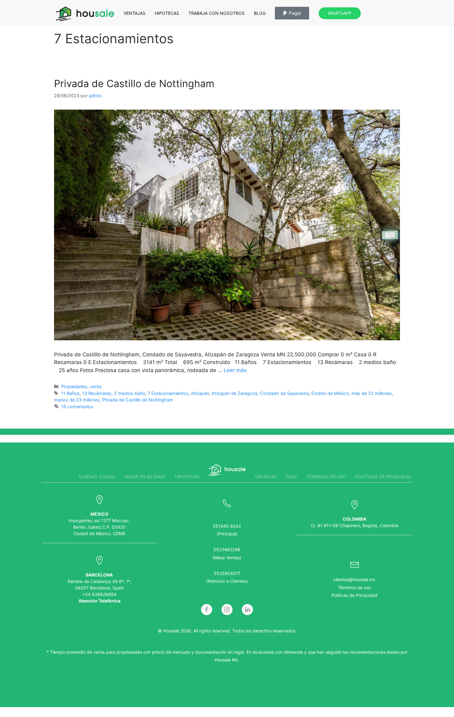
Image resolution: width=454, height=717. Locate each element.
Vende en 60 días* (145, 476)
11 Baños (70, 393)
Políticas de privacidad (383, 476)
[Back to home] (85, 14)
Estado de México (330, 393)
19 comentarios (77, 406)
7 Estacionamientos (168, 393)
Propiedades (74, 386)
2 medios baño (129, 393)
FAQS (291, 476)
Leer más (235, 370)
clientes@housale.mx (354, 579)
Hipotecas (167, 13)
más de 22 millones (371, 393)
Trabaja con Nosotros (216, 13)
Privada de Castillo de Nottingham (134, 84)
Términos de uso (326, 476)
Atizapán (200, 393)
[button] (292, 13)
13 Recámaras (96, 393)
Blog (260, 13)
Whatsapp (339, 13)
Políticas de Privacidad (354, 595)
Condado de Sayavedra (284, 393)
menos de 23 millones (77, 399)
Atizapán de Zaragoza (234, 393)
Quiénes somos (97, 476)
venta (95, 386)
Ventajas (134, 13)
